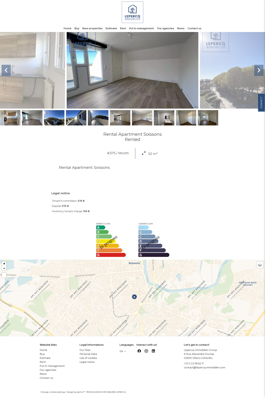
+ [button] (4, 264)
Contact (261, 102)
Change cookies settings (52, 392)
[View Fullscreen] (4, 275)
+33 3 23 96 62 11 (194, 363)
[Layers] (259, 264)
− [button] (4, 268)
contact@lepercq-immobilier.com (204, 367)
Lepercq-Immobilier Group (200, 350)
